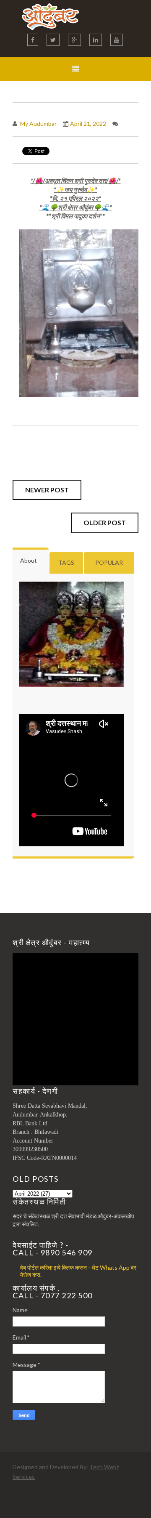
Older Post (104, 522)
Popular (109, 562)
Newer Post (47, 490)
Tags (66, 562)
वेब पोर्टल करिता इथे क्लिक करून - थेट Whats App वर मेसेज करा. (78, 1271)
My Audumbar (38, 123)
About (28, 560)
